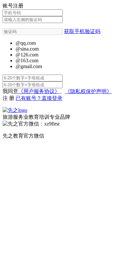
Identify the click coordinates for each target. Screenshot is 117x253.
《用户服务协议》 (39, 91)
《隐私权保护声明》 (88, 91)
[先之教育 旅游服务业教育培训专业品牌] (15, 110)
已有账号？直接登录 (39, 98)
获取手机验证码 (82, 31)
